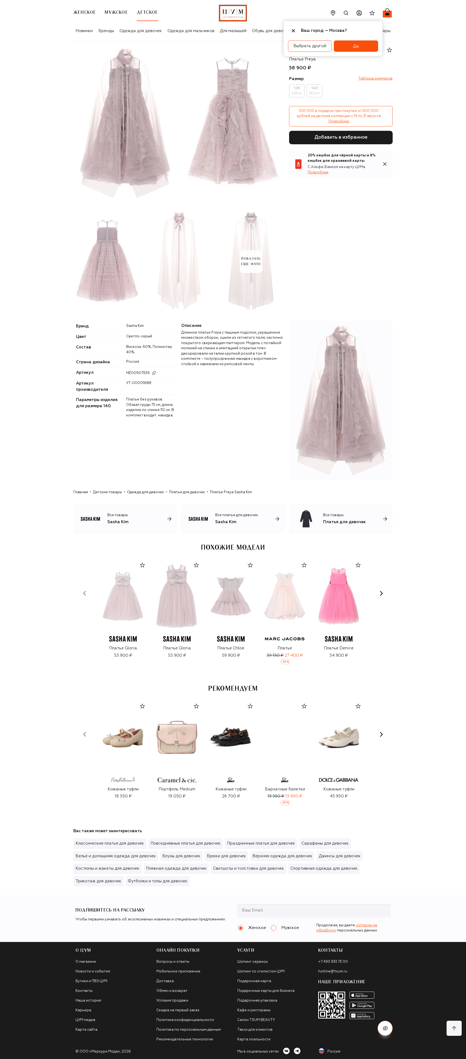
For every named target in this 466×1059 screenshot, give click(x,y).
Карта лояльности (253, 1039)
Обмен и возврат (171, 991)
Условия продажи (172, 1000)
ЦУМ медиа (85, 1020)
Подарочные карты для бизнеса (265, 991)
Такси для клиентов (255, 1029)
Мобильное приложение (178, 971)
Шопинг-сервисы (252, 962)
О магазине (86, 962)
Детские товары (107, 492)
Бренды (106, 31)
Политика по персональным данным (188, 1029)
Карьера (83, 1010)
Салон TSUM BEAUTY (256, 1020)
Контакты (84, 991)
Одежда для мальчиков (190, 31)
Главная (80, 492)
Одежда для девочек (140, 31)
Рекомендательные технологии (184, 1039)
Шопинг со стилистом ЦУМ (261, 971)
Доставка (165, 981)
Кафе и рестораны (253, 1010)
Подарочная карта (254, 981)
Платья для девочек (187, 492)
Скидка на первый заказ (177, 1010)
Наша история (88, 1000)
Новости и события (93, 971)
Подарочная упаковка (257, 1000)
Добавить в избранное (341, 137)
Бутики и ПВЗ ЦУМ (91, 981)
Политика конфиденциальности (185, 1020)
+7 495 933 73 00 (333, 962)
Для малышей (233, 31)
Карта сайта (86, 1029)
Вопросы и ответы (172, 962)
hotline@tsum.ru (332, 971)
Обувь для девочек (271, 31)
